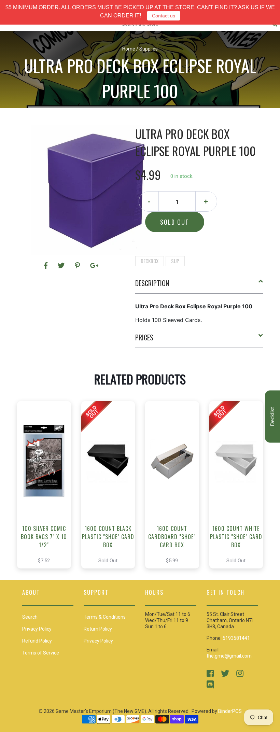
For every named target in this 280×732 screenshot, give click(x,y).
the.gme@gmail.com (229, 656)
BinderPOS (230, 711)
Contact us (163, 15)
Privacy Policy (98, 641)
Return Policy (98, 629)
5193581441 (236, 638)
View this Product (47, 495)
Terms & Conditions (105, 617)
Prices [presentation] (144, 337)
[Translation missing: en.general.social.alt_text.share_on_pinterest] (78, 266)
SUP (175, 261)
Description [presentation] (152, 283)
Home (128, 49)
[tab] (199, 286)
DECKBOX (149, 261)
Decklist (272, 416)
